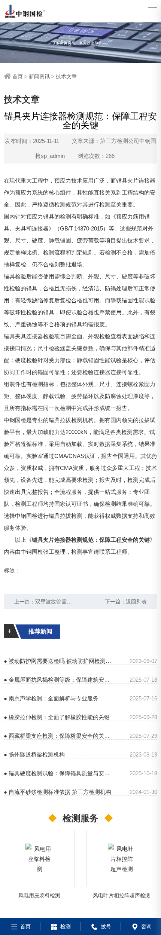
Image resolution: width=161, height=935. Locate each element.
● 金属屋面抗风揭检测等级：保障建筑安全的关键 (57, 679)
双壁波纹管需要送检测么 (64, 602)
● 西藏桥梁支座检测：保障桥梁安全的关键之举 (57, 736)
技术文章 (66, 76)
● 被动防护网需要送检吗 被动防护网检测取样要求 (57, 661)
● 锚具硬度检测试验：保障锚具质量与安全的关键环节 (57, 773)
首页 (17, 76)
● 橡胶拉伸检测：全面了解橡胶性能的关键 (57, 717)
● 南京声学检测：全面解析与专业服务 (51, 698)
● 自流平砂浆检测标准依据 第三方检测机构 (57, 792)
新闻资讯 (39, 76)
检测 (65, 926)
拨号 (106, 926)
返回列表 (136, 602)
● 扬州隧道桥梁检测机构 (34, 754)
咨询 (146, 926)
